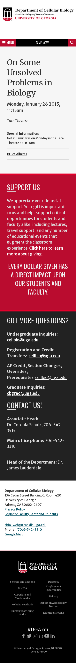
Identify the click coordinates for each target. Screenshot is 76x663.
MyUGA (22, 588)
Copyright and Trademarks (22, 596)
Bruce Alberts (17, 154)
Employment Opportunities (54, 588)
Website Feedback (22, 604)
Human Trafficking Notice (22, 613)
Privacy (53, 596)
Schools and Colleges (22, 581)
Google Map (14, 534)
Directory (53, 581)
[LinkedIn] (52, 636)
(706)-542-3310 (29, 529)
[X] (29, 636)
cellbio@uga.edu (22, 340)
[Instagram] (35, 636)
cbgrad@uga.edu (23, 393)
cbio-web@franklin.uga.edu (25, 525)
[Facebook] (23, 636)
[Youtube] (46, 636)
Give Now (42, 42)
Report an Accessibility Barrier (53, 604)
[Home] (38, 19)
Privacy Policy (15, 509)
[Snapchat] (41, 636)
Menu (10, 42)
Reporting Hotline (53, 612)
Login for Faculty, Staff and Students (31, 514)
